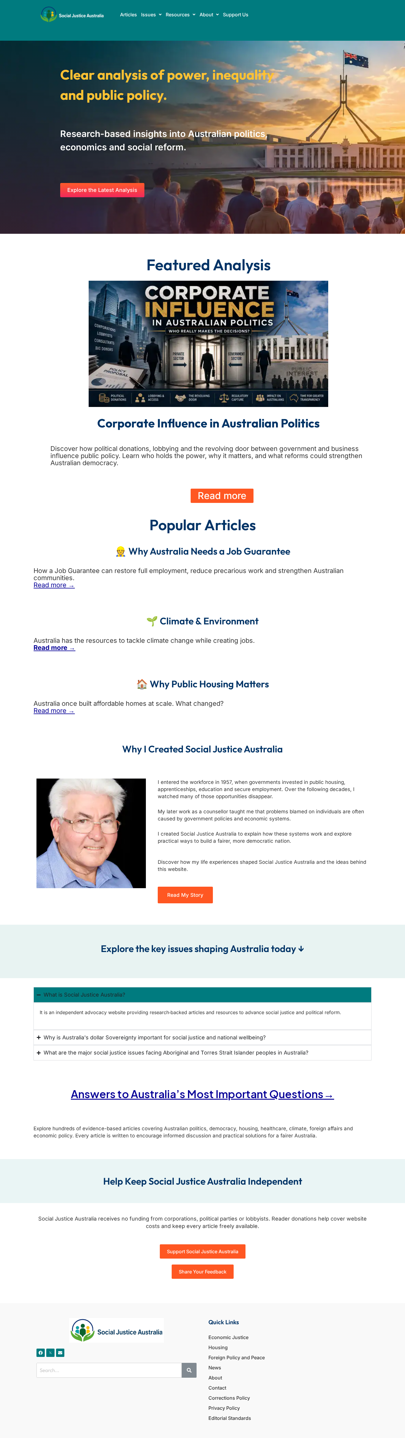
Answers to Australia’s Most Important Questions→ (202, 1094)
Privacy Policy (224, 1408)
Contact (217, 1388)
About (206, 15)
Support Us (235, 15)
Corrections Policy (229, 1398)
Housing (218, 1347)
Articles (128, 15)
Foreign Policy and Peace (236, 1357)
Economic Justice (228, 1337)
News (214, 1368)
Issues (148, 15)
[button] (151, 15)
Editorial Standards (229, 1418)
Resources (178, 15)
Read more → (54, 585)
